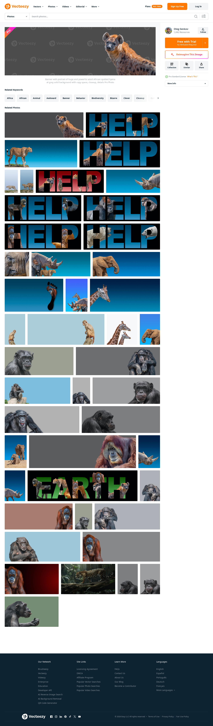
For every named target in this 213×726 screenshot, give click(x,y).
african (22, 98)
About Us (119, 677)
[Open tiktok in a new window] (70, 716)
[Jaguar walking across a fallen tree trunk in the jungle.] (88, 579)
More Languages (164, 690)
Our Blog (119, 681)
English (160, 669)
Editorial (80, 6)
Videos (65, 6)
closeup (140, 98)
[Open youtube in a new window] (79, 716)
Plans (147, 6)
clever (127, 98)
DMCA (80, 673)
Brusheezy (43, 669)
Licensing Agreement (87, 669)
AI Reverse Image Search (50, 694)
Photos (51, 6)
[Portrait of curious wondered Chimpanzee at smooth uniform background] (32, 612)
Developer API (45, 690)
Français (160, 686)
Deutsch (160, 681)
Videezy (42, 677)
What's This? (192, 76)
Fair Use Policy (182, 716)
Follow (203, 32)
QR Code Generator (47, 703)
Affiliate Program (85, 677)
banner (66, 98)
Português (161, 677)
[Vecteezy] (17, 6)
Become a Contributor (125, 686)
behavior (80, 98)
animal (36, 98)
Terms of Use (153, 716)
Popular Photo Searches (88, 686)
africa (10, 98)
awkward (51, 98)
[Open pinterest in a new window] (65, 716)
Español (160, 673)
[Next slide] (155, 98)
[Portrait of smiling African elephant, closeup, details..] (17, 264)
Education (43, 686)
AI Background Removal (49, 698)
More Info (171, 83)
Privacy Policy (168, 716)
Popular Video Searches (88, 690)
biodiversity (98, 98)
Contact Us (120, 673)
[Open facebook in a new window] (51, 716)
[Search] (196, 16)
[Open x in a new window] (75, 716)
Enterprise (43, 681)
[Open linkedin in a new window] (61, 716)
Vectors (37, 6)
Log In (198, 6)
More (94, 6)
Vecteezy (42, 673)
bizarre (113, 98)
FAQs (117, 669)
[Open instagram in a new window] (56, 716)
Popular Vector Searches (89, 681)
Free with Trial (186, 43)
